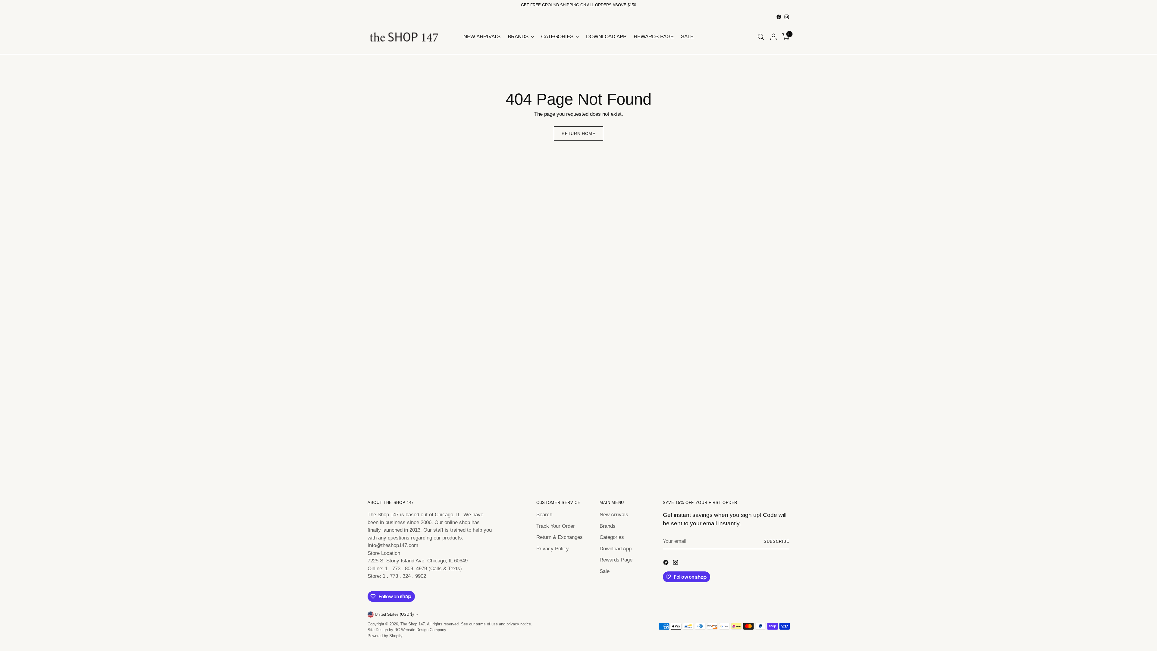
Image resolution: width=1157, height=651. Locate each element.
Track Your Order (555, 526)
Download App (616, 549)
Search (544, 514)
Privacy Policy (552, 549)
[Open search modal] (761, 37)
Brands (608, 526)
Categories (612, 537)
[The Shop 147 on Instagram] (786, 17)
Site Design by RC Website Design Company (407, 629)
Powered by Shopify (385, 636)
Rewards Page (616, 560)
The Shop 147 (412, 624)
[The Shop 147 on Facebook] (779, 17)
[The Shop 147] (404, 37)
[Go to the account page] (773, 37)
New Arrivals (614, 514)
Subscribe (776, 541)
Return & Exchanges (559, 537)
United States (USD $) (394, 614)
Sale (605, 571)
